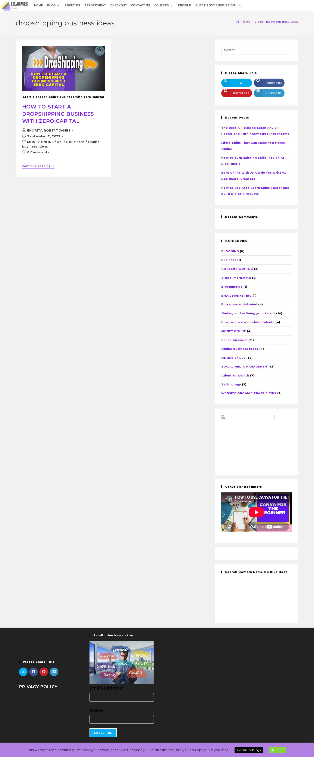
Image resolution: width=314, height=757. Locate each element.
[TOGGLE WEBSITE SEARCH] (240, 5)
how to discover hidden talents (247, 322)
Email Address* (107, 688)
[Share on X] (23, 672)
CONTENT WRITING (237, 269)
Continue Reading (38, 166)
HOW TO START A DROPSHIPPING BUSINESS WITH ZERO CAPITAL (58, 114)
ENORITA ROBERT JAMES (48, 130)
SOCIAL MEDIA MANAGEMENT (245, 366)
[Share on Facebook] (33, 672)
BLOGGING (230, 251)
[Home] (237, 21)
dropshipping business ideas (276, 21)
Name (96, 710)
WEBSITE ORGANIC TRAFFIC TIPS (248, 393)
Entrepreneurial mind (239, 304)
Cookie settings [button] (249, 750)
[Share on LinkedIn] (54, 672)
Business (228, 260)
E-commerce (231, 286)
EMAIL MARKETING (236, 295)
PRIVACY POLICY (38, 686)
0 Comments (38, 152)
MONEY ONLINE (40, 142)
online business (71, 142)
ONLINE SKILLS (233, 357)
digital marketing (236, 278)
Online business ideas (239, 348)
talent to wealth (235, 375)
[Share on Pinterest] (44, 672)
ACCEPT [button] (277, 750)
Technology (231, 384)
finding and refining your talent (248, 313)
